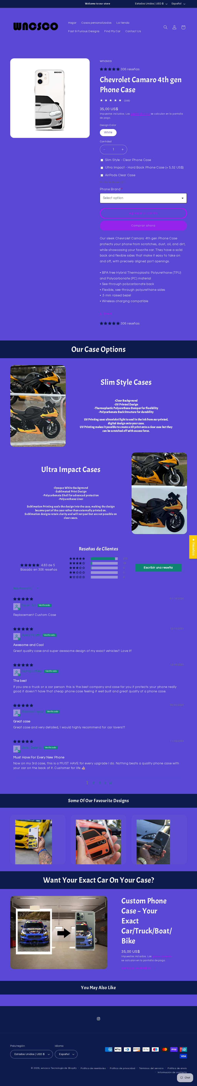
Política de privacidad (122, 1068)
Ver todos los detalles (136, 968)
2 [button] (93, 783)
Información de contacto (172, 1072)
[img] (23, 599)
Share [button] (108, 313)
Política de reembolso (93, 1068)
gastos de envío (140, 114)
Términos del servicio (151, 1068)
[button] (165, 27)
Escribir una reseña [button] (158, 567)
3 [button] (100, 783)
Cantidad (106, 141)
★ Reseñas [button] (193, 546)
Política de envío (177, 1068)
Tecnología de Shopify (64, 1068)
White (108, 132)
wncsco (45, 1068)
